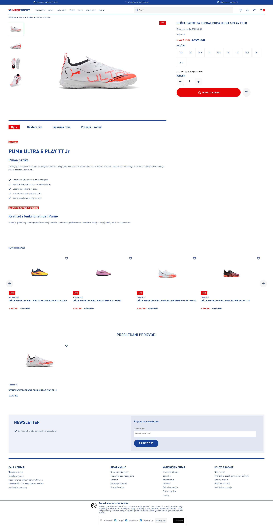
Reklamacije (168, 480)
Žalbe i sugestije (170, 487)
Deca (80, 11)
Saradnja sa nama (118, 484)
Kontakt (114, 480)
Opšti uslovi (219, 472)
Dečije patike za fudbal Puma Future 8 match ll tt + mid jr (166, 301)
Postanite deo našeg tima (122, 476)
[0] (261, 10)
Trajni (120, 521)
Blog (101, 11)
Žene (72, 11)
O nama (114, 472)
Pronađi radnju (117, 487)
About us (124, 472)
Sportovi (40, 11)
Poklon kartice (169, 491)
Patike (30, 18)
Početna (12, 18)
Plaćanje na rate (222, 484)
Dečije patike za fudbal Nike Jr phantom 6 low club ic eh (38, 301)
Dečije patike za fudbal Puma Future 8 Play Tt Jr (225, 301)
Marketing (148, 521)
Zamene (166, 484)
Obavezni (108, 521)
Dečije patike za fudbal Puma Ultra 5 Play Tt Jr (33, 390)
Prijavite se (146, 443)
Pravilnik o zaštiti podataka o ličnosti (231, 476)
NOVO (50, 11)
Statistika (133, 521)
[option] (16, 29)
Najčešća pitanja (170, 472)
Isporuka (167, 476)
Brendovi (91, 11)
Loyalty (166, 495)
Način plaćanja (221, 480)
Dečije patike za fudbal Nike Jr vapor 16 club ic (97, 301)
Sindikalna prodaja (223, 487)
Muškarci (61, 11)
